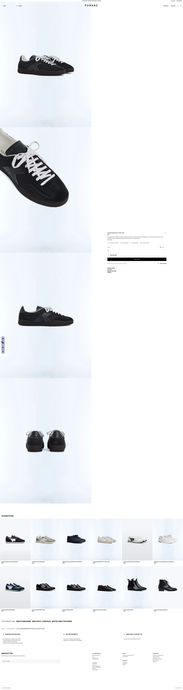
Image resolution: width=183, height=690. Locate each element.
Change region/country (128, 655)
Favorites (173, 5)
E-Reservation (95, 659)
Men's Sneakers (23, 621)
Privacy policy (156, 656)
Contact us (95, 657)
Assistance (166, 5)
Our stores (173, 0)
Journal (94, 668)
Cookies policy (156, 657)
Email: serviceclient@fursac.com (132, 638)
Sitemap (154, 661)
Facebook (124, 663)
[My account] (178, 6)
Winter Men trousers (62, 621)
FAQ (93, 656)
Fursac (3, 628)
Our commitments (96, 667)
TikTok (124, 664)
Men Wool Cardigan (41, 621)
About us (94, 664)
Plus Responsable (11, 628)
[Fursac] (91, 5)
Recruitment (95, 669)
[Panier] (181, 6)
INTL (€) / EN (179, 0)
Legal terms (156, 660)
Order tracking (96, 655)
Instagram (124, 662)
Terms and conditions (158, 655)
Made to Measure (96, 666)
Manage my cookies (157, 659)
